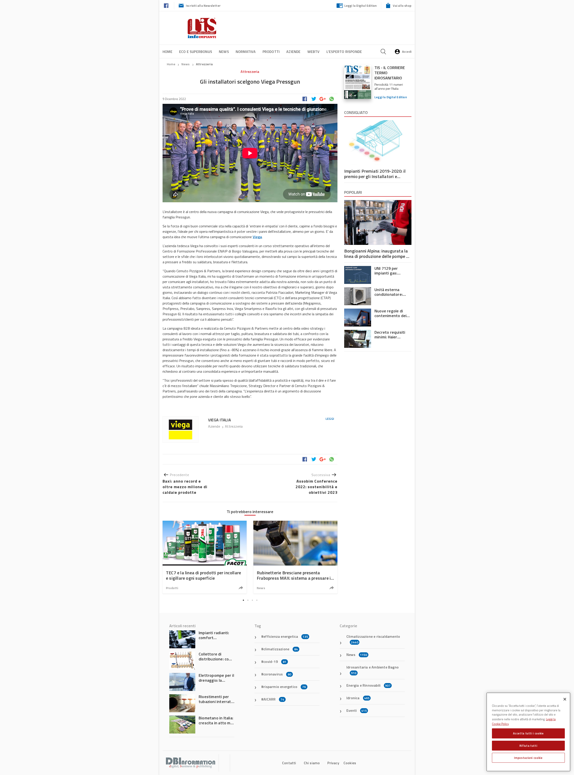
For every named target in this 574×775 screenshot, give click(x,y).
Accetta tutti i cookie (528, 733)
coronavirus (277, 674)
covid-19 (274, 661)
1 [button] (243, 600)
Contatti (289, 763)
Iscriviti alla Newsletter (203, 5)
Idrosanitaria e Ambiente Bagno (372, 669)
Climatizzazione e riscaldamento (373, 639)
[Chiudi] (565, 699)
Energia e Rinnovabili (368, 685)
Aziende (293, 51)
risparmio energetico (284, 686)
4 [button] (256, 600)
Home (167, 51)
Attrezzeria (204, 64)
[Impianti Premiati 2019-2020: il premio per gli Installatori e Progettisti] (377, 142)
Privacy (333, 763)
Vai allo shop (402, 5)
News (224, 51)
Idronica (358, 698)
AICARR (273, 699)
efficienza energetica (285, 636)
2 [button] (248, 600)
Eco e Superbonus (195, 51)
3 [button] (252, 600)
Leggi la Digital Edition (360, 5)
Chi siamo (312, 763)
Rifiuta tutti (528, 745)
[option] (204, 557)
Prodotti (271, 51)
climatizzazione (280, 649)
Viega (257, 236)
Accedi (406, 51)
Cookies (350, 763)
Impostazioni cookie (528, 757)
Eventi (356, 710)
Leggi (330, 418)
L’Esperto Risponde (344, 51)
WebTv (313, 51)
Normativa (246, 51)
